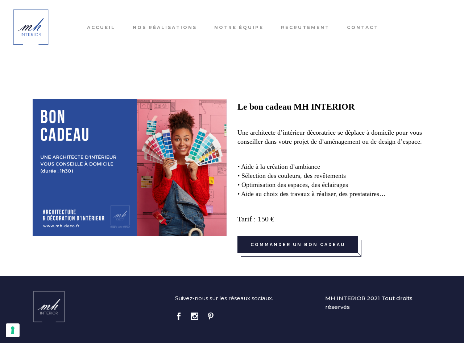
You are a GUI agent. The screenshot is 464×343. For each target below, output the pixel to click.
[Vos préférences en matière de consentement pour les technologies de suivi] (13, 330)
